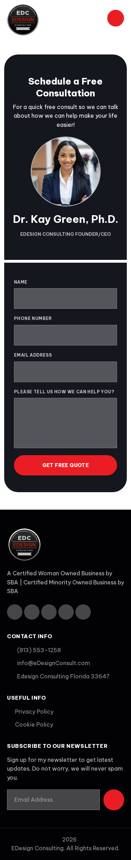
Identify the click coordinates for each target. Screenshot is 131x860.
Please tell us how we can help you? (64, 391)
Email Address (33, 355)
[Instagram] (66, 612)
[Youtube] (83, 612)
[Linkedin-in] (49, 612)
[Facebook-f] (14, 612)
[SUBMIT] (113, 799)
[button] (94, 19)
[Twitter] (31, 612)
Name (21, 282)
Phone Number (33, 318)
